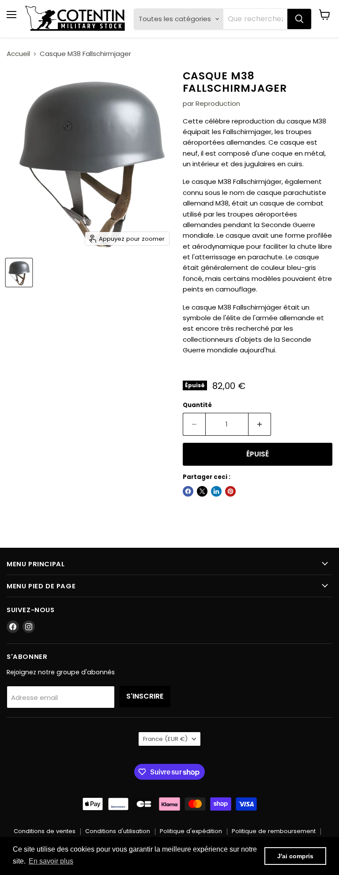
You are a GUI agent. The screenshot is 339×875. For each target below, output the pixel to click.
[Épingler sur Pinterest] (230, 491)
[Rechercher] (299, 19)
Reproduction (218, 103)
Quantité (197, 405)
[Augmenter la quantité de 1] (260, 424)
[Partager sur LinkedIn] (216, 491)
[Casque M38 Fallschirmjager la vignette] (19, 272)
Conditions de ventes (44, 831)
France (165, 739)
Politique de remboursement (274, 831)
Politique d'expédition (191, 831)
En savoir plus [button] (51, 861)
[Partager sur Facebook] (188, 491)
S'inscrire (144, 696)
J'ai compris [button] (295, 856)
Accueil (18, 53)
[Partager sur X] (202, 491)
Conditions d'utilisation (117, 831)
